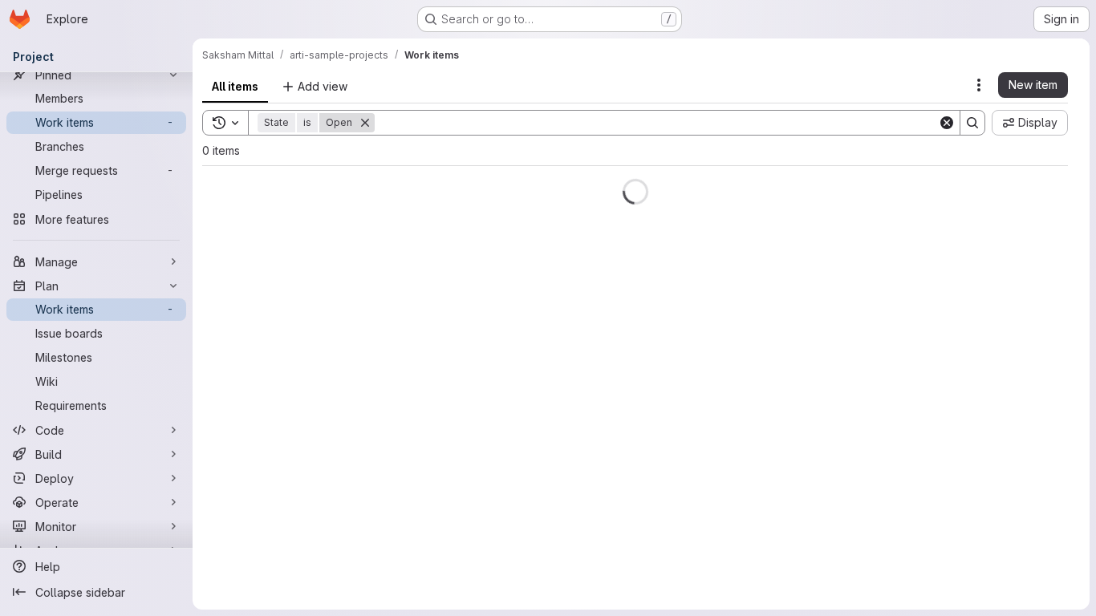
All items (235, 86)
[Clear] (946, 122)
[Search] (972, 123)
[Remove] (365, 122)
